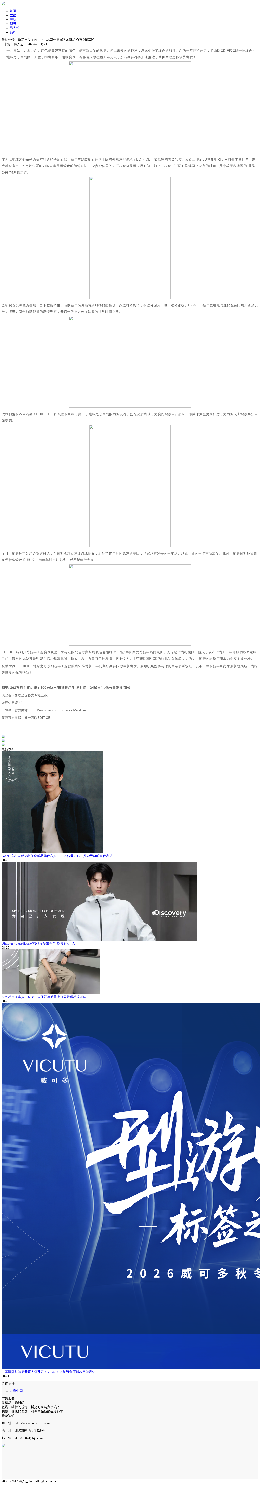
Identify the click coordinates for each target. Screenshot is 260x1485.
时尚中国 (16, 1391)
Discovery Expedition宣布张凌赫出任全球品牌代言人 (38, 943)
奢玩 (13, 19)
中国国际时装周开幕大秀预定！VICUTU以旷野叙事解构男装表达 (48, 1372)
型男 (13, 23)
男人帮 (15, 28)
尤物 (13, 15)
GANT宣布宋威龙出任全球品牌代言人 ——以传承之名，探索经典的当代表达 (57, 856)
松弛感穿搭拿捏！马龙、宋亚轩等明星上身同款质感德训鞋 (44, 997)
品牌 (13, 32)
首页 (13, 11)
